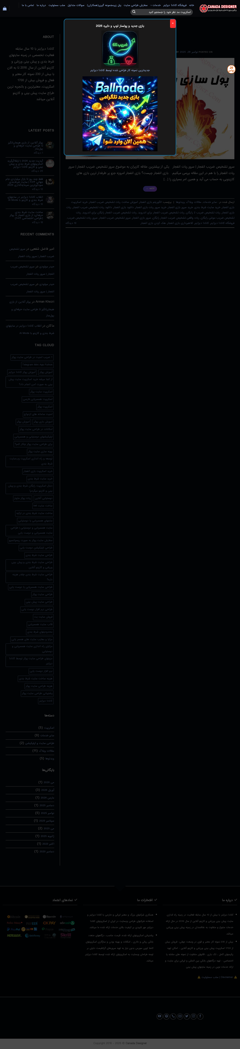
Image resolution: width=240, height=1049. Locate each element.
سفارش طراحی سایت (136, 5)
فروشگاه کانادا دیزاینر (175, 5)
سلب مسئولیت (57, 5)
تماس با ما (28, 5)
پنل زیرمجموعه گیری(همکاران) (104, 5)
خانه (191, 5)
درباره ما (41, 5)
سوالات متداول (76, 5)
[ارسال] (134, 12)
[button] (5, 8)
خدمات (157, 5)
